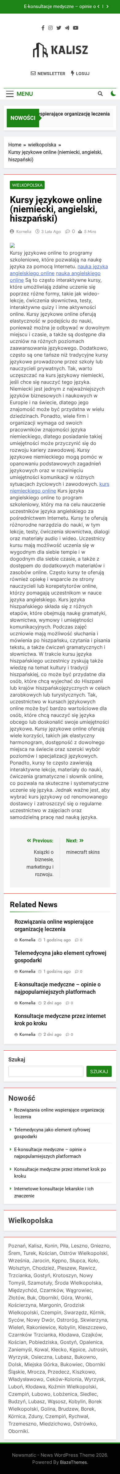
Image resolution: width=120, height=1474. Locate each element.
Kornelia (23, 231)
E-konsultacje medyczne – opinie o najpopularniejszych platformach (60, 6)
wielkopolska (27, 185)
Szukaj (16, 1059)
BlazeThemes (73, 1462)
